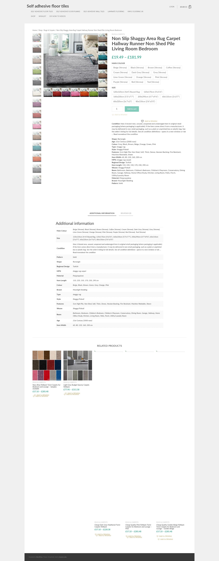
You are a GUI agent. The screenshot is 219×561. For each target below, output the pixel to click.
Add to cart (131, 109)
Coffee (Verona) (173, 68)
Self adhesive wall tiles (93, 11)
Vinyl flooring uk (135, 11)
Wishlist (42, 16)
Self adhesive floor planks (68, 11)
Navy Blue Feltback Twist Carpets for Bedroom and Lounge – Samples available (46, 387)
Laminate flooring (116, 11)
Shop (33, 16)
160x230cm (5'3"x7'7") (123, 97)
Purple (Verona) (120, 82)
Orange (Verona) (143, 77)
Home (35, 30)
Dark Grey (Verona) (140, 73)
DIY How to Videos (58, 16)
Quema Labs (63, 557)
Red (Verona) (137, 82)
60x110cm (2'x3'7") (171, 97)
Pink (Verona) (161, 77)
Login (171, 7)
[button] (119, 114)
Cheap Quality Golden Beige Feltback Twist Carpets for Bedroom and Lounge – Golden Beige (170, 527)
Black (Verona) (137, 68)
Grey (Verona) (159, 73)
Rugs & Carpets (49, 30)
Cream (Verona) (120, 73)
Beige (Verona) (120, 68)
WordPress (39, 557)
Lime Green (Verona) (122, 77)
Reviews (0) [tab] (126, 213)
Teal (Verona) (153, 82)
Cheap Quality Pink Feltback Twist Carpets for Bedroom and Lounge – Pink (138, 527)
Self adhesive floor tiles (48, 6)
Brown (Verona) (155, 68)
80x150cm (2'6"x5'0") (145, 102)
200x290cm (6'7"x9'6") (148, 97)
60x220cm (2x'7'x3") (122, 102)
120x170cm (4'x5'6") (153, 92)
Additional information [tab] (102, 213)
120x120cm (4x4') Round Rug (126, 92)
